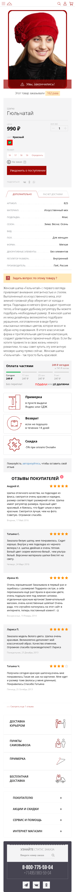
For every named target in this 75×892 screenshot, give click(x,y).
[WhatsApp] (34, 182)
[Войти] (65, 3)
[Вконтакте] (24, 182)
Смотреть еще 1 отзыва (21, 706)
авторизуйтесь (31, 463)
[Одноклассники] (29, 182)
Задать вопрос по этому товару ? (35, 278)
